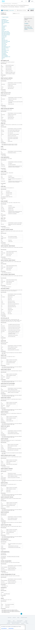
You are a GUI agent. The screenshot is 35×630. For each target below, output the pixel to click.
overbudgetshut (4, 53)
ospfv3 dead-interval (4, 40)
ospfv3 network (4, 45)
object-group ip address (5, 20)
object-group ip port (4, 21)
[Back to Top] (21, 614)
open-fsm (3, 30)
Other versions (11, 10)
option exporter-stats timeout (6, 32)
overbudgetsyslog (4, 54)
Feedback (26, 23)
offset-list (3, 23)
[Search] (17, 11)
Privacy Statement (4, 628)
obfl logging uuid (4, 19)
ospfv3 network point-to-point (6, 46)
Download (31, 10)
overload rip (3, 57)
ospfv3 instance (4, 43)
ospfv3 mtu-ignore (4, 44)
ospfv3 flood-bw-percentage (6, 41)
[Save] (28, 10)
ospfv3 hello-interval (4, 42)
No (28, 21)
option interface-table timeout (6, 33)
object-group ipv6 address (5, 22)
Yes (25, 21)
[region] (12, 627)
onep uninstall (3, 29)
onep (2, 24)
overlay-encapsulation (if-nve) (6, 56)
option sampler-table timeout (6, 34)
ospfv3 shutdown (4, 51)
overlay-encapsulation (5, 55)
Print (32, 10)
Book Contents (5, 10)
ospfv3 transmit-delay (5, 52)
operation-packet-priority (5, 31)
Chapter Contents (5, 17)
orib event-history (4, 35)
